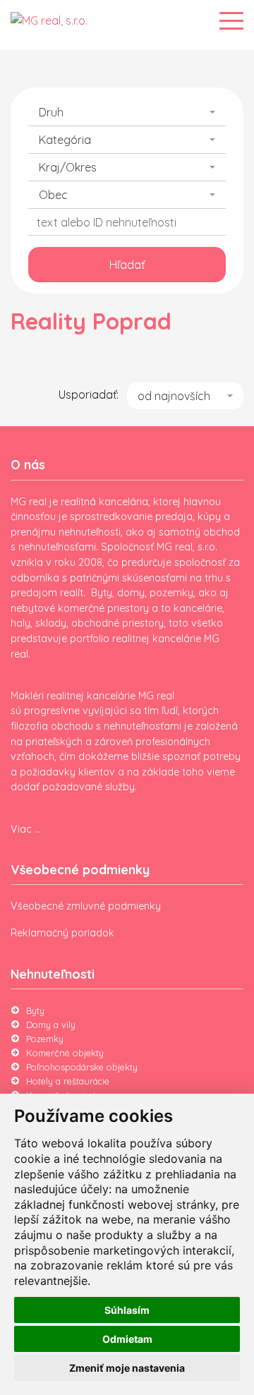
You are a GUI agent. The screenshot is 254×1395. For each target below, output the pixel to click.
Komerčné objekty (65, 1052)
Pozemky (45, 1038)
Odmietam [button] (127, 1339)
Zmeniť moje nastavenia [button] (127, 1368)
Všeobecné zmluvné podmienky (86, 906)
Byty (35, 1010)
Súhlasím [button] (127, 1310)
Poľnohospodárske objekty (82, 1067)
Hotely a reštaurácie (67, 1081)
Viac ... (26, 829)
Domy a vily (50, 1024)
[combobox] (127, 112)
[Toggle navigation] (231, 21)
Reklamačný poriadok (62, 932)
